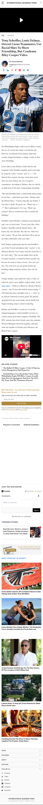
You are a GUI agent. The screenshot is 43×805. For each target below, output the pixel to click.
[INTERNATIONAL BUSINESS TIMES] (22, 3)
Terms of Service (10, 409)
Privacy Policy (23, 409)
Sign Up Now (10, 550)
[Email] (24, 70)
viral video (6, 285)
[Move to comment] (28, 70)
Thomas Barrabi (17, 62)
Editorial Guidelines (31, 425)
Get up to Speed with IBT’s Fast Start (29, 546)
